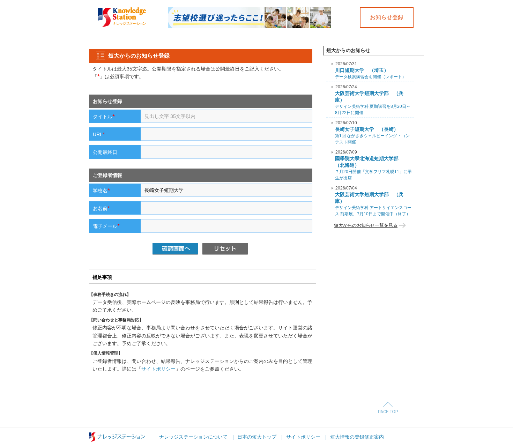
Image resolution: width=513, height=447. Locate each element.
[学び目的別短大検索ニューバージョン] (249, 9)
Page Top (388, 407)
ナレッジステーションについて (193, 437)
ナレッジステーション (117, 437)
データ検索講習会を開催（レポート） (370, 70)
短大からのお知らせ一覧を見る (365, 225)
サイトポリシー (158, 369)
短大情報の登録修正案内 (357, 437)
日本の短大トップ (256, 437)
